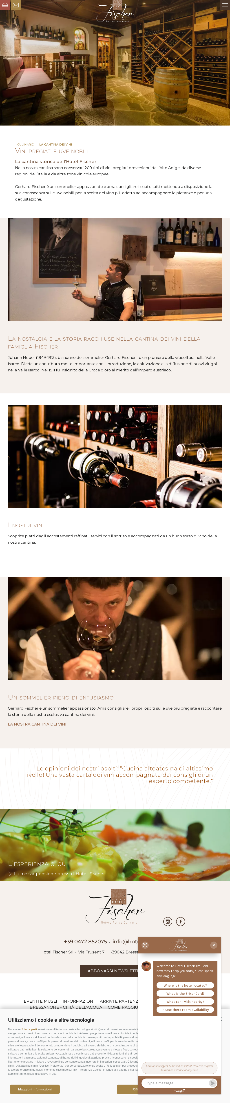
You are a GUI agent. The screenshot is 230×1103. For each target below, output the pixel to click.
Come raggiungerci (131, 1007)
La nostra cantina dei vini (37, 724)
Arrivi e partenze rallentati (133, 1001)
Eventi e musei (40, 1001)
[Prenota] (5, 5)
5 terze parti (29, 1029)
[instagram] (167, 921)
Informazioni (78, 1001)
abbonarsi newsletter (115, 970)
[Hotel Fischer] (115, 11)
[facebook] (180, 921)
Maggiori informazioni (35, 1089)
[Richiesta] (16, 5)
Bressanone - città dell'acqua (66, 1007)
